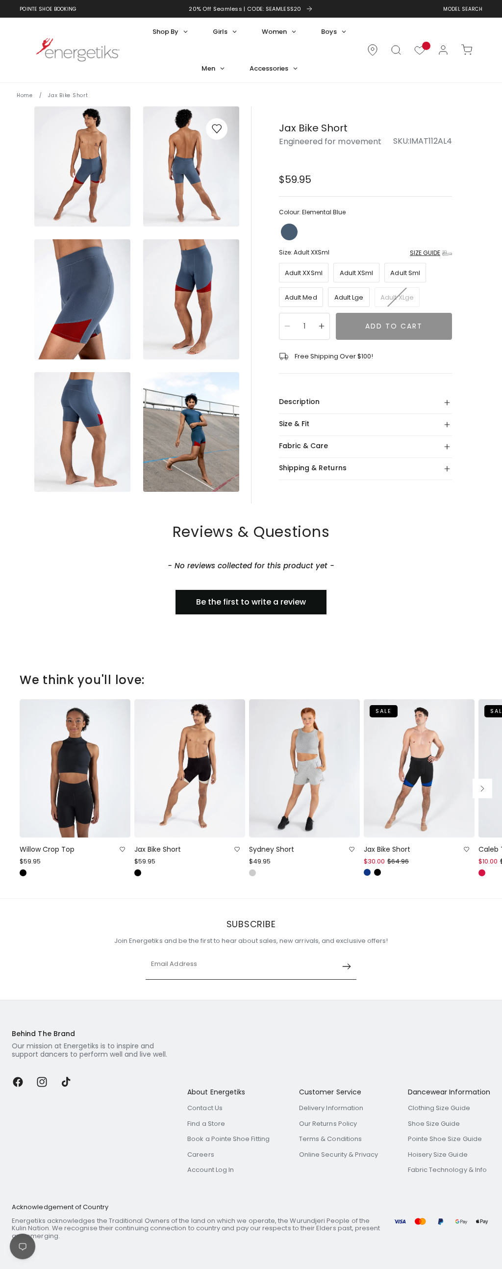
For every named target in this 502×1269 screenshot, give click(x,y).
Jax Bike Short (157, 849)
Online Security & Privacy (338, 1154)
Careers (200, 1154)
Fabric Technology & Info (447, 1169)
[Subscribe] (346, 966)
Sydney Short (271, 849)
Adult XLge (400, 299)
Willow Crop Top (47, 849)
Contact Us (205, 1108)
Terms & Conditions (330, 1138)
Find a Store (206, 1123)
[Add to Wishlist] (122, 849)
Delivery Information (331, 1108)
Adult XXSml (304, 273)
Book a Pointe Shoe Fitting (228, 1138)
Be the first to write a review (251, 602)
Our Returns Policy (328, 1123)
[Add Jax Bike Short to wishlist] (216, 129)
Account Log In (210, 1169)
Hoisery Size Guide (438, 1154)
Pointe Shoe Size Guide (445, 1138)
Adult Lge (349, 297)
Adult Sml (405, 273)
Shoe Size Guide (434, 1123)
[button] (396, 50)
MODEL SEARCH (462, 9)
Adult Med (301, 297)
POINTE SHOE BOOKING (48, 9)
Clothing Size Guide (439, 1108)
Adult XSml (357, 273)
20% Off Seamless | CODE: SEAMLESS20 (245, 9)
